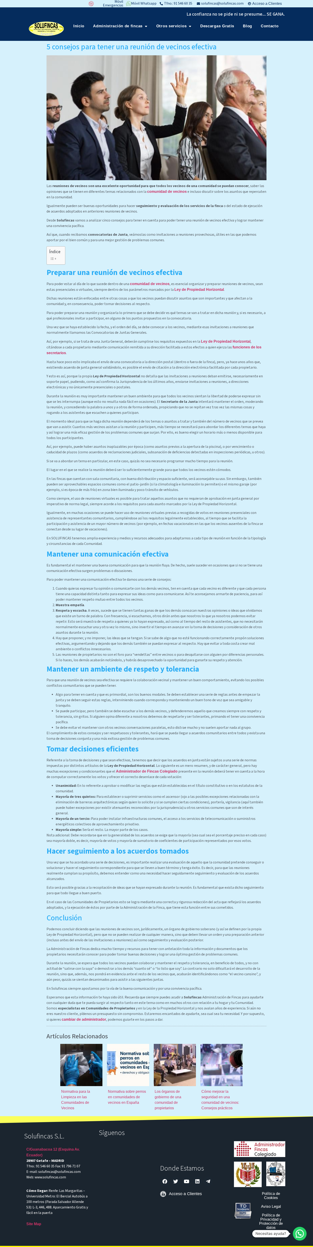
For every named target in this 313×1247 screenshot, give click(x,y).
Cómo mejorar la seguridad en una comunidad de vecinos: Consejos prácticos (220, 1100)
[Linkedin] (197, 1181)
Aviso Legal (271, 1206)
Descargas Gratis (217, 26)
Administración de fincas (118, 26)
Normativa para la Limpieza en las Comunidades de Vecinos (75, 1100)
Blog (247, 26)
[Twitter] (176, 1181)
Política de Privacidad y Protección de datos (271, 1221)
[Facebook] (165, 1181)
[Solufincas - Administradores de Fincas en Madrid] (46, 28)
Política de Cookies (271, 1195)
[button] (300, 1234)
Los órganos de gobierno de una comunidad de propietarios (168, 1100)
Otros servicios (171, 26)
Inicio (78, 26)
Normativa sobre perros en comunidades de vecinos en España (127, 1097)
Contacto (270, 26)
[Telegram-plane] (208, 1181)
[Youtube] (186, 1181)
